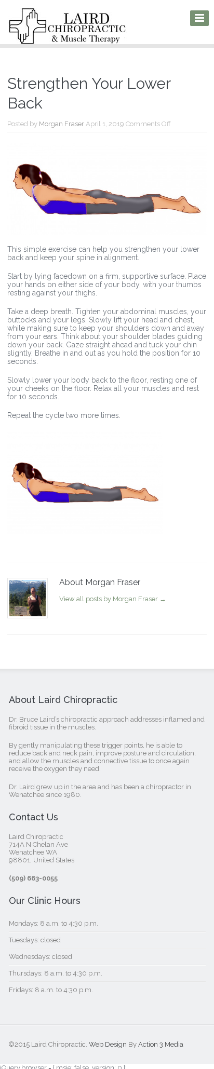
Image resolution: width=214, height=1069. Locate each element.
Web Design (108, 1044)
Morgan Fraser (61, 124)
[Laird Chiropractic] (67, 37)
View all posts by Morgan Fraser (112, 599)
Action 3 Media (160, 1044)
